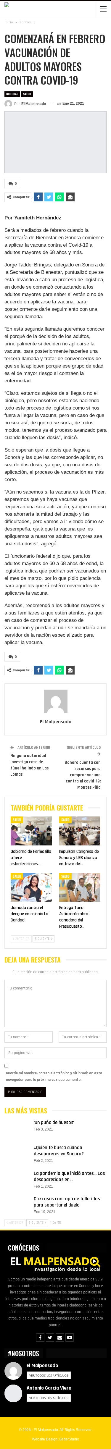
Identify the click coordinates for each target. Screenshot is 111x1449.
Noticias (12, 94)
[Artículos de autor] (55, 701)
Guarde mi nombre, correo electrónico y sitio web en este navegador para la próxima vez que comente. (54, 1076)
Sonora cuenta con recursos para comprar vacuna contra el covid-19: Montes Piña (83, 775)
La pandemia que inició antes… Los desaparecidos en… (69, 1176)
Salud (27, 94)
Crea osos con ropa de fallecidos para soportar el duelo (67, 1202)
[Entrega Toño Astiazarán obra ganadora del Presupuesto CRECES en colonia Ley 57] (80, 887)
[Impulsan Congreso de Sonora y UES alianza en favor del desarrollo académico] (80, 830)
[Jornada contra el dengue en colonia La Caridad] (31, 887)
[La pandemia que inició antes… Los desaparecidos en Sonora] (17, 1179)
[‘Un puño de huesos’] (17, 1129)
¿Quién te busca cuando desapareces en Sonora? (59, 1150)
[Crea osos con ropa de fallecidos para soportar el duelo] (17, 1205)
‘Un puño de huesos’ (54, 1122)
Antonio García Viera (49, 1388)
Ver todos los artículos (48, 1375)
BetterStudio (69, 1439)
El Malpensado (42, 1365)
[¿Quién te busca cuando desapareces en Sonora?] (17, 1154)
